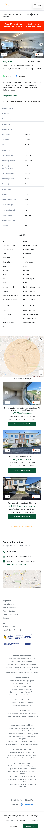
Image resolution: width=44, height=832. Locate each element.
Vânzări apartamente (22, 656)
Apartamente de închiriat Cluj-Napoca (22, 728)
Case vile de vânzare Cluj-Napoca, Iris (22, 695)
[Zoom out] (41, 374)
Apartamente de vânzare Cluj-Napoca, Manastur (22, 667)
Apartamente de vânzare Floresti (22, 661)
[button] (3, 44)
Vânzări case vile (22, 678)
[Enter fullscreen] (41, 339)
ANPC (5, 623)
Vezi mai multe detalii (22, 424)
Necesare (12, 820)
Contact (6, 618)
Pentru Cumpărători (10, 604)
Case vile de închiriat (22, 749)
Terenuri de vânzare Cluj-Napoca (22, 703)
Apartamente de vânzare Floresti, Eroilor (22, 664)
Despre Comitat (9, 611)
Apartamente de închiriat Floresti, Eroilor (22, 741)
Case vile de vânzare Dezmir (22, 689)
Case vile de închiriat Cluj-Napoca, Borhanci (22, 758)
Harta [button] (40, 54)
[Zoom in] (41, 371)
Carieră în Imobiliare (10, 614)
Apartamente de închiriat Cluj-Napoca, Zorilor (22, 734)
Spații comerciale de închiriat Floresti (22, 776)
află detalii (29, 816)
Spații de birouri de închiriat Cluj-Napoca (22, 766)
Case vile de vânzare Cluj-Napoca (22, 681)
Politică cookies (9, 627)
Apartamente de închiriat (22, 725)
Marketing (34, 820)
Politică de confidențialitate (13, 630)
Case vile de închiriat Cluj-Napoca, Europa (22, 755)
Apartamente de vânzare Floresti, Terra (22, 670)
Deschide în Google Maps (16, 564)
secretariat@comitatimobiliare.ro (19, 556)
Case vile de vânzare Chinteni (22, 686)
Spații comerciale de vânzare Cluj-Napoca (22, 713)
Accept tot (30, 826)
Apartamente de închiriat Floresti (22, 731)
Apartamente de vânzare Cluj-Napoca (22, 659)
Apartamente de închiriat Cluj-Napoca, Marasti (22, 744)
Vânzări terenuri (22, 700)
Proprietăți (7, 601)
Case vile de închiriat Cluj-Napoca (22, 752)
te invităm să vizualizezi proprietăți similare (22, 26)
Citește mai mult (10, 96)
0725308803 (12, 552)
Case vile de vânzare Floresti (22, 683)
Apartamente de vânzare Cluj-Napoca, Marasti (22, 673)
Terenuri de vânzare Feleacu (22, 705)
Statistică (23, 820)
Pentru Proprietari (9, 607)
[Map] (22, 356)
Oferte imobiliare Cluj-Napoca (14, 101)
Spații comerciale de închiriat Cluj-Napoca (22, 769)
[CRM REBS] (26, 804)
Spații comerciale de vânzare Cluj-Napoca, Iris (22, 716)
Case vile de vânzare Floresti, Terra (22, 692)
